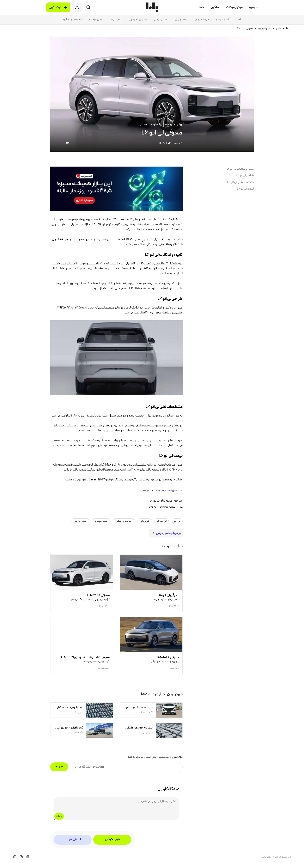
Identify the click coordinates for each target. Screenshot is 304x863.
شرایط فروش (202, 19)
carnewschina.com (162, 507)
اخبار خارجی (80, 521)
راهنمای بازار (181, 19)
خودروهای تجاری (73, 19)
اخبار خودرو (222, 19)
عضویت (59, 767)
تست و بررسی (161, 19)
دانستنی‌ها (116, 19)
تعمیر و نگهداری (138, 19)
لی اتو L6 (162, 521)
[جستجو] (88, 7)
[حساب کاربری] (77, 7)
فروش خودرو (72, 839)
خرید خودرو (112, 839)
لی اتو (177, 521)
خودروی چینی (124, 521)
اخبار (238, 19)
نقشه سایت (266, 857)
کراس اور (144, 521)
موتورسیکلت (96, 19)
